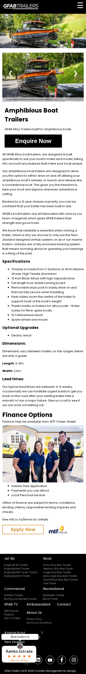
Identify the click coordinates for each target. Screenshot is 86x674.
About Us (34, 612)
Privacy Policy (34, 619)
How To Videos (12, 618)
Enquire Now (33, 141)
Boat (48, 558)
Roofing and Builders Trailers (20, 599)
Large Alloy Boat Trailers (57, 572)
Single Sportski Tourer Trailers (20, 572)
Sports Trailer (50, 599)
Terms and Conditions (39, 622)
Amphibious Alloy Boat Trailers (60, 579)
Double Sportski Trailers (17, 576)
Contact (64, 604)
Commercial (14, 588)
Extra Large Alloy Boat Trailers (60, 576)
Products (9, 614)
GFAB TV (11, 604)
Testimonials (11, 611)
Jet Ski (9, 558)
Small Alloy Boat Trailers (57, 565)
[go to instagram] (74, 660)
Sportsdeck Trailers (53, 595)
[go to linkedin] (38, 660)
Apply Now (22, 529)
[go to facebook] (61, 660)
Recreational (53, 588)
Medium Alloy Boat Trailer (58, 568)
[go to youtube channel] (50, 660)
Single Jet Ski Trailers (16, 565)
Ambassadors (38, 604)
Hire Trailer (49, 583)
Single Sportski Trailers (16, 568)
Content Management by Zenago (56, 671)
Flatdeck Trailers (13, 595)
